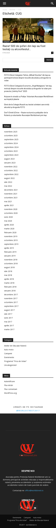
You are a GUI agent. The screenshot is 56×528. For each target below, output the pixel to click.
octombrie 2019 (11, 240)
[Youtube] (35, 508)
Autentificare (9, 381)
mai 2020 (8, 221)
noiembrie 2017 (10, 298)
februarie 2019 (10, 252)
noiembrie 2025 (10, 131)
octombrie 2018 (11, 263)
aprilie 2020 (9, 224)
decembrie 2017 (11, 294)
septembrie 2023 (11, 155)
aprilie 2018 (9, 279)
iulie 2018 (8, 271)
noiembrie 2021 (10, 193)
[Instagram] (28, 508)
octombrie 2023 (11, 151)
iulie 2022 (8, 182)
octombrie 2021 (11, 197)
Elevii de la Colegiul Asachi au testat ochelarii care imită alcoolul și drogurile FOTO (26, 106)
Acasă (5, 10)
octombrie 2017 (11, 302)
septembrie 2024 (11, 147)
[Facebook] (21, 508)
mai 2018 (8, 275)
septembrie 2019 (11, 244)
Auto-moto (9, 349)
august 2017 (9, 310)
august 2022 (9, 178)
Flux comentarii (10, 389)
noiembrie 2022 (10, 166)
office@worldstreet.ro (34, 490)
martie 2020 (9, 228)
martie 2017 (9, 329)
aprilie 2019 (9, 248)
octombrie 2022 (11, 170)
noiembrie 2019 (10, 236)
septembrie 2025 (11, 139)
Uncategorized (10, 365)
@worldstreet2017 (28, 410)
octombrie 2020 (11, 213)
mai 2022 (8, 186)
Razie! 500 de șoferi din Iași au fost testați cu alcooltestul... (24, 47)
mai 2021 (8, 201)
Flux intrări (8, 385)
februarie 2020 (10, 232)
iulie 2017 (8, 314)
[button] (4, 3)
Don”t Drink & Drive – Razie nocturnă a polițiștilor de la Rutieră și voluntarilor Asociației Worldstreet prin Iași (26, 114)
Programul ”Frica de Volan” (15, 361)
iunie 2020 (8, 217)
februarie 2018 (10, 287)
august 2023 (9, 159)
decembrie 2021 (11, 190)
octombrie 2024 (11, 143)
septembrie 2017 (11, 306)
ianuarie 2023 (9, 162)
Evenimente (9, 357)
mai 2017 (8, 321)
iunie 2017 (8, 318)
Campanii (6, 42)
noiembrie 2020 (10, 209)
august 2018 (9, 267)
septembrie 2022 (11, 174)
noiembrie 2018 (10, 259)
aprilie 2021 (9, 205)
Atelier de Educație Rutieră (15, 345)
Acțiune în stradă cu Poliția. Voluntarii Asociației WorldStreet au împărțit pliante (28, 98)
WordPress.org (10, 393)
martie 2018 (9, 283)
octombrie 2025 (11, 135)
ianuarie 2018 (9, 290)
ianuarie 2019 (9, 255)
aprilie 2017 (9, 325)
